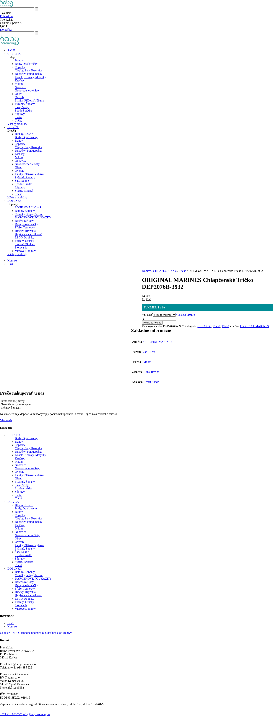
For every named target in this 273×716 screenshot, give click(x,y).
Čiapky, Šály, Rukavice (28, 70)
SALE (11, 50)
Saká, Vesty (22, 107)
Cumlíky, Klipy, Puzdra (29, 214)
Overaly (19, 97)
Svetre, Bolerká (24, 190)
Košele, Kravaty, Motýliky (30, 77)
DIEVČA (13, 127)
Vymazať (181, 314)
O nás (10, 623)
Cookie (4, 632)
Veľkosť (147, 314)
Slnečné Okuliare (25, 244)
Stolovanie (21, 247)
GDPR (13, 632)
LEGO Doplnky (24, 237)
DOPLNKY (14, 200)
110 (188, 314)
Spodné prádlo (23, 110)
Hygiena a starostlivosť (28, 234)
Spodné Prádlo (23, 184)
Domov (146, 270)
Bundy (19, 60)
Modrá (147, 361)
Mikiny (19, 83)
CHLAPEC (14, 53)
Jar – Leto (149, 351)
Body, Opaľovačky (26, 63)
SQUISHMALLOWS (28, 207)
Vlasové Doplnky (25, 250)
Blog (10, 263)
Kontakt (12, 260)
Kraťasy (20, 80)
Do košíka (6, 29)
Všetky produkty (17, 123)
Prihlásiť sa (6, 16)
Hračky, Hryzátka (25, 230)
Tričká (18, 120)
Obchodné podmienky (31, 632)
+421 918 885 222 (11, 714)
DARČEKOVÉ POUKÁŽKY (33, 217)
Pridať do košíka (152, 322)
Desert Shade (151, 381)
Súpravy (20, 113)
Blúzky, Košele (24, 133)
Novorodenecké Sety (27, 90)
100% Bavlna (151, 371)
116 (193, 314)
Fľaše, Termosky (25, 227)
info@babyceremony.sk (36, 714)
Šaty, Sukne (22, 180)
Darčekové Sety (24, 220)
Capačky (20, 67)
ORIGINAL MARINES (254, 326)
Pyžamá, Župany (25, 103)
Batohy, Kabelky (25, 210)
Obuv (18, 93)
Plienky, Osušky (24, 240)
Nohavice (20, 87)
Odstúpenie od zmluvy (58, 632)
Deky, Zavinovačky (26, 224)
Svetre (18, 117)
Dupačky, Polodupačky (28, 73)
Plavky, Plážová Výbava (29, 100)
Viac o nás (6, 420)
